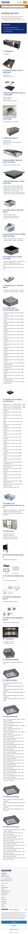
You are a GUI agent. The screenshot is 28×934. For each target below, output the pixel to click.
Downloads (4, 903)
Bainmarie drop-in (7, 140)
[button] (26, 909)
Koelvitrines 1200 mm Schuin (10, 537)
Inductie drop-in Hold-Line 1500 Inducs (13, 187)
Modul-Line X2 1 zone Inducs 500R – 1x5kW (14, 407)
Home (2, 885)
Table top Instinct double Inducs (11, 216)
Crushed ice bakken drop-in (10, 580)
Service (3, 904)
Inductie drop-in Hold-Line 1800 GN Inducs (14, 192)
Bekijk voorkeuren (14, 929)
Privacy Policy (16, 932)
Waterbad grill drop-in (8, 76)
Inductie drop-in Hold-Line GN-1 (11, 190)
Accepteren (14, 922)
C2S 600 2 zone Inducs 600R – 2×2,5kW (13, 290)
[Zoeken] (26, 7)
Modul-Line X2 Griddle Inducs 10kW (12, 511)
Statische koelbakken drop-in (10, 601)
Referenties (4, 894)
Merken (3, 889)
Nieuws (3, 897)
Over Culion (4, 899)
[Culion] (5, 2)
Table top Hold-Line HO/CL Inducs (11, 165)
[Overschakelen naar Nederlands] (18, 2)
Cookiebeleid (10, 932)
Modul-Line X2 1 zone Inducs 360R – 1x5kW (14, 404)
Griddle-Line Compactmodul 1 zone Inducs (13, 510)
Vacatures (3, 901)
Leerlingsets (6, 54)
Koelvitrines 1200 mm (8, 534)
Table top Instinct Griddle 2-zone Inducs (13, 240)
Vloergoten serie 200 (8, 641)
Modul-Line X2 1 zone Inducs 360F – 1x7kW (14, 405)
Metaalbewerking (5, 891)
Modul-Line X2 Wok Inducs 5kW (11, 487)
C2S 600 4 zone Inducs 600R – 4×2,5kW (13, 291)
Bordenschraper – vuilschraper (10, 121)
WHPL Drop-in (6, 99)
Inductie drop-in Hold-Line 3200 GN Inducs (14, 193)
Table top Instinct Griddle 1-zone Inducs (13, 238)
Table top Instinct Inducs (9, 214)
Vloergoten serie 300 (8, 643)
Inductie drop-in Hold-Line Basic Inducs (13, 186)
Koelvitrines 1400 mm (8, 535)
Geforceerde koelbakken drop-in (11, 622)
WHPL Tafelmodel (7, 97)
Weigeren (14, 925)
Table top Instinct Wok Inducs (10, 217)
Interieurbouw (4, 893)
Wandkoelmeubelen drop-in (10, 559)
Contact (3, 906)
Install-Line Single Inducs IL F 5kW (11, 263)
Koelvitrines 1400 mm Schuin (10, 538)
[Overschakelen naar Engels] (20, 2)
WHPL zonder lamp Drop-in (10, 100)
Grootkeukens (4, 887)
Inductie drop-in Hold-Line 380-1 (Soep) (13, 189)
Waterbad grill (6, 75)
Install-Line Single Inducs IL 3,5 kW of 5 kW (14, 261)
